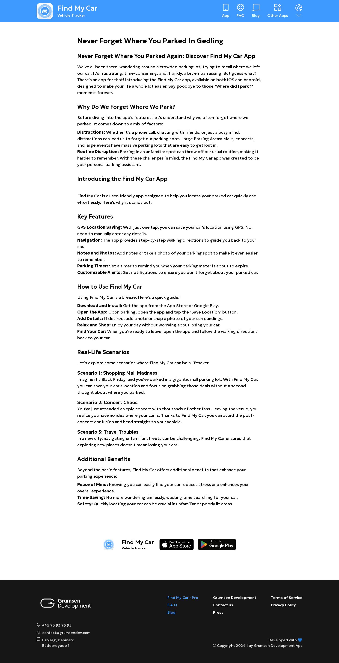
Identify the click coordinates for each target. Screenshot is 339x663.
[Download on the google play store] (217, 544)
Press (218, 612)
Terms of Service (286, 597)
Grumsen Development (234, 597)
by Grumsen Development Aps (275, 645)
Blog (171, 612)
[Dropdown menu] (298, 11)
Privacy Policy (283, 605)
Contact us (223, 605)
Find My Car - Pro (182, 597)
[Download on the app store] (176, 544)
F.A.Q (172, 605)
